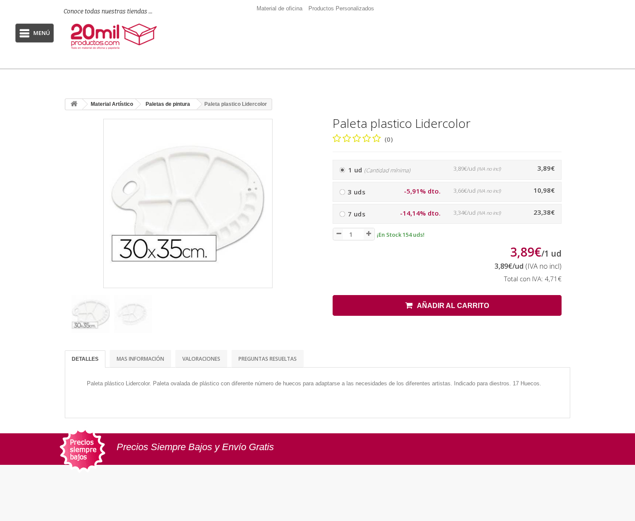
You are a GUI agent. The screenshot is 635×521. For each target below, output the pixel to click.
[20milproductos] (115, 36)
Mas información (140, 358)
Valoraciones (201, 358)
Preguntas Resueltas (267, 358)
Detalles (85, 359)
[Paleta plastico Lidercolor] (90, 314)
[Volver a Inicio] (74, 104)
